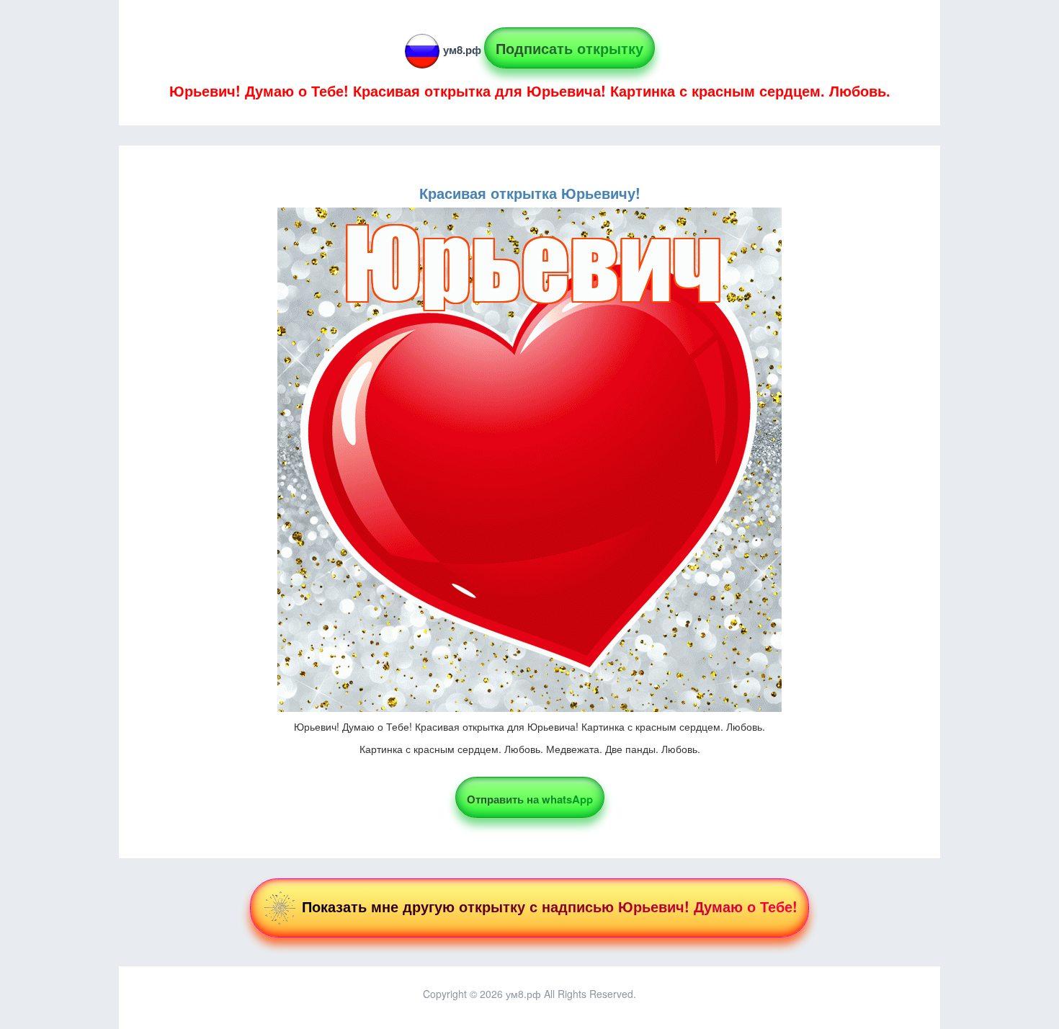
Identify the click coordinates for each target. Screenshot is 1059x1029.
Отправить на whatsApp (530, 799)
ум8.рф (462, 50)
